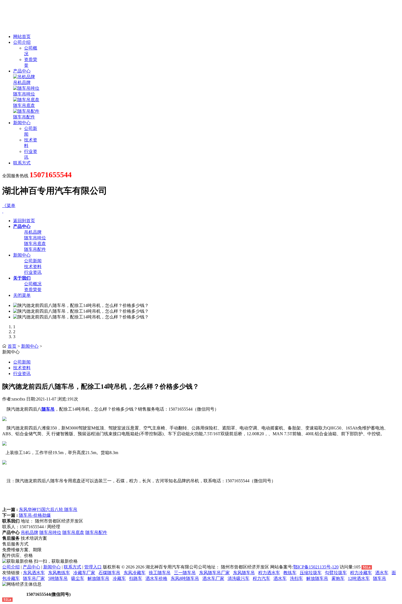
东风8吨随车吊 (185, 578)
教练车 (289, 572)
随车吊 (379, 578)
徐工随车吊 (160, 572)
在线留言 (13, 594)
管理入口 (93, 567)
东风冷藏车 (134, 572)
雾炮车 (338, 578)
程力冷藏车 (361, 572)
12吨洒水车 (359, 578)
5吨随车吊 (58, 578)
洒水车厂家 (213, 578)
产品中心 (22, 71)
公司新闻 (33, 261)
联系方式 (22, 163)
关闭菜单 (22, 295)
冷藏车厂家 (84, 572)
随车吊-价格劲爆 (35, 515)
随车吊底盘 (24, 105)
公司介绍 (22, 42)
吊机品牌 (22, 82)
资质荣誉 (33, 289)
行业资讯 (33, 272)
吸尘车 (77, 578)
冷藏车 (119, 578)
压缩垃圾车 (311, 572)
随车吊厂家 (34, 578)
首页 (12, 346)
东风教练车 (59, 572)
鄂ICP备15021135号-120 (316, 567)
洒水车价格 (156, 578)
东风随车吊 (244, 572)
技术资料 (33, 266)
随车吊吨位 (24, 94)
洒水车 (381, 572)
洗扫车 (296, 578)
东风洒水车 (34, 572)
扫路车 (135, 578)
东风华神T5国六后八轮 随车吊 (48, 509)
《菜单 (8, 205)
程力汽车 (261, 578)
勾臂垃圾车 (336, 572)
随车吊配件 (24, 117)
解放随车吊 (98, 578)
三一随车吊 (185, 572)
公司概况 (33, 283)
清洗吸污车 (238, 578)
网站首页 (22, 36)
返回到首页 (24, 220)
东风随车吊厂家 (214, 572)
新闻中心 (22, 122)
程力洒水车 (269, 572)
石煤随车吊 (109, 572)
